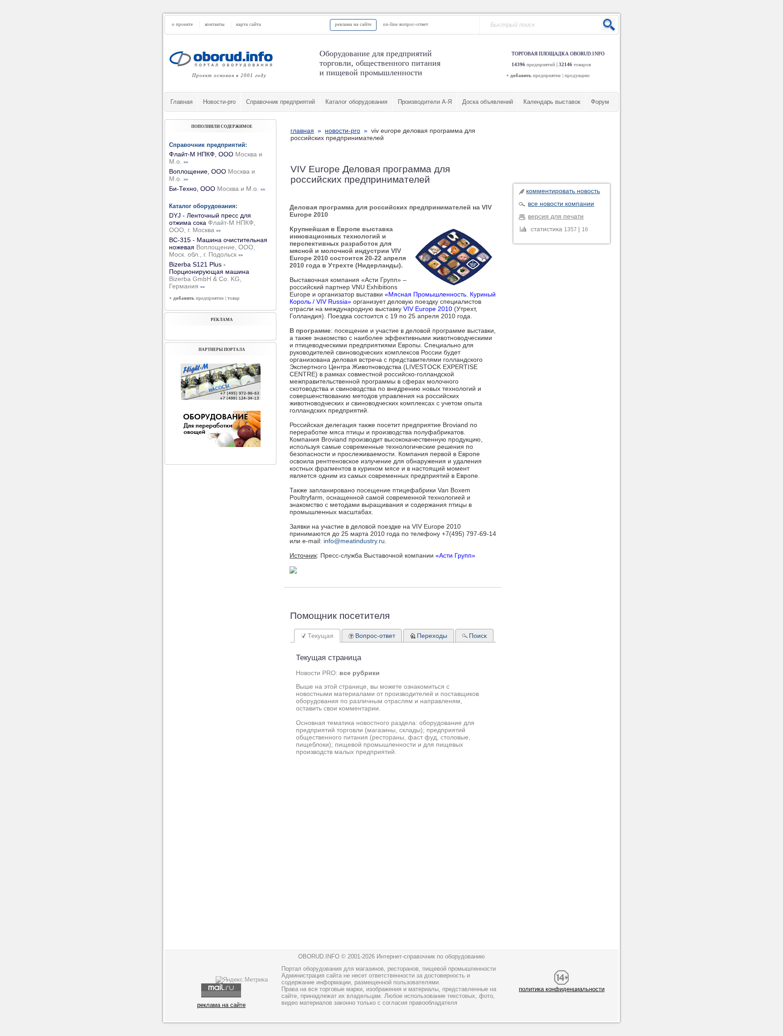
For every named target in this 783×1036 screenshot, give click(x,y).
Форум (600, 101)
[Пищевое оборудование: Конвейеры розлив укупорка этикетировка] (221, 397)
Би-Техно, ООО (217, 188)
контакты (214, 24)
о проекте (182, 24)
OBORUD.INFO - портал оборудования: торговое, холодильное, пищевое (223, 59)
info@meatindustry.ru (354, 541)
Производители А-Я (425, 101)
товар (233, 298)
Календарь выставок (551, 101)
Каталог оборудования (356, 101)
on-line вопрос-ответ (405, 24)
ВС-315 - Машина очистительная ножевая (218, 247)
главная (302, 130)
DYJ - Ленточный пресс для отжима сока (212, 222)
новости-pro (342, 130)
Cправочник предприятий (280, 101)
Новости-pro (219, 101)
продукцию (577, 75)
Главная (181, 101)
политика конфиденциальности (561, 989)
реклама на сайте (353, 24)
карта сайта (248, 24)
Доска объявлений (487, 101)
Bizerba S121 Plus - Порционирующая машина (209, 275)
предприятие (547, 75)
